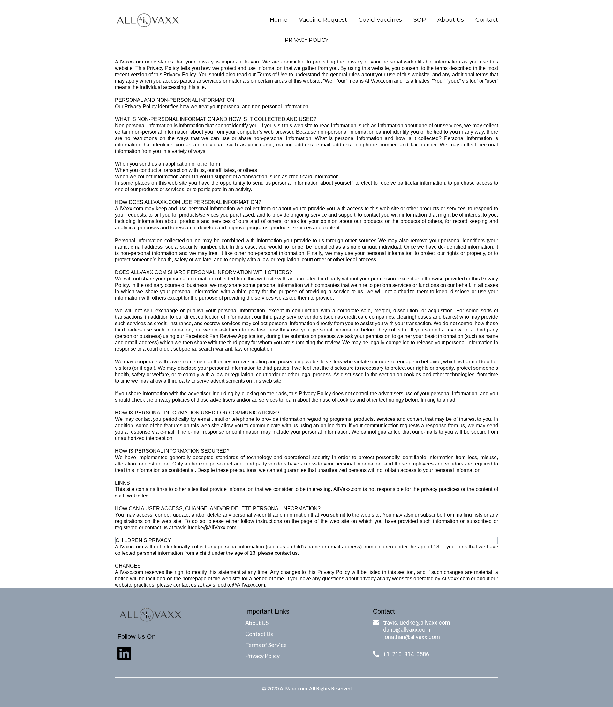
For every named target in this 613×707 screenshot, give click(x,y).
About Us (450, 19)
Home (278, 19)
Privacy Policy (262, 655)
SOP (419, 19)
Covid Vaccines (380, 19)
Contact (486, 19)
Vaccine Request (323, 19)
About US (257, 622)
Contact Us (259, 633)
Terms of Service (266, 644)
